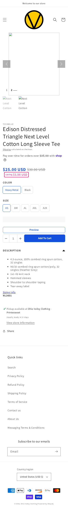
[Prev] (6, 64)
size (6, 200)
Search (12, 367)
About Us (13, 419)
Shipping (7, 149)
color (7, 182)
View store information (21, 322)
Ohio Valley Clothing (29, 504)
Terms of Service (17, 402)
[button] (5, 20)
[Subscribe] (56, 451)
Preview (34, 229)
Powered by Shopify (46, 504)
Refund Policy (16, 384)
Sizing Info (9, 292)
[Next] (61, 64)
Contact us (14, 410)
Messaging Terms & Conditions (26, 427)
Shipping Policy (17, 393)
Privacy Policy (16, 376)
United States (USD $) (31, 476)
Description (12, 250)
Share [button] (10, 331)
